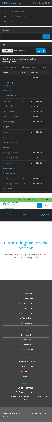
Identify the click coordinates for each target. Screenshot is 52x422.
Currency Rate (26, 345)
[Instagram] (38, 200)
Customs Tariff (27, 298)
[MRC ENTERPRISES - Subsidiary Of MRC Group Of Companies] (10, 205)
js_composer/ (8, 137)
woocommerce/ (9, 168)
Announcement (27, 349)
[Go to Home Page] (3, 214)
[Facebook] (20, 200)
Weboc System (27, 323)
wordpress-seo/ (9, 173)
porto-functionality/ (11, 142)
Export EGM (26, 376)
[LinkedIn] (47, 200)
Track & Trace (27, 318)
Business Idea (27, 335)
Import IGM (27, 371)
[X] (24, 200)
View (33, 77)
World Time (27, 340)
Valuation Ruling (27, 366)
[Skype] (43, 200)
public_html (25, 67)
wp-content (36, 67)
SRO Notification (27, 303)
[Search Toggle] (47, 205)
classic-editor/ (8, 90)
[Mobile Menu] (39, 205)
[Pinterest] (29, 200)
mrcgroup (15, 67)
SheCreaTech (7, 416)
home (7, 67)
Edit (37, 77)
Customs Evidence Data (27, 361)
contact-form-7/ (9, 96)
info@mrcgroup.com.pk (26, 392)
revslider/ (6, 147)
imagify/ (6, 127)
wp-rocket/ (7, 189)
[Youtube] (33, 200)
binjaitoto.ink (27, 308)
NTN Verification (27, 313)
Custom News (27, 294)
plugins (46, 67)
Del (41, 77)
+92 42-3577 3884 (27, 388)
